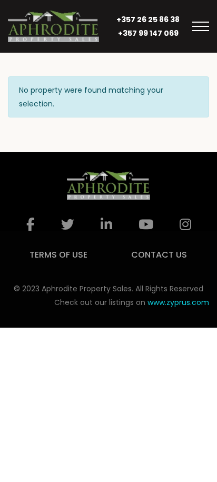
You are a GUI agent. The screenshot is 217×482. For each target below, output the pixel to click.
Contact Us (159, 255)
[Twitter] (67, 224)
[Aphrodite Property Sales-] (53, 26)
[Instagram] (185, 224)
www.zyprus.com (178, 302)
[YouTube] (146, 224)
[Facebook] (30, 224)
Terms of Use (58, 255)
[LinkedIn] (106, 224)
